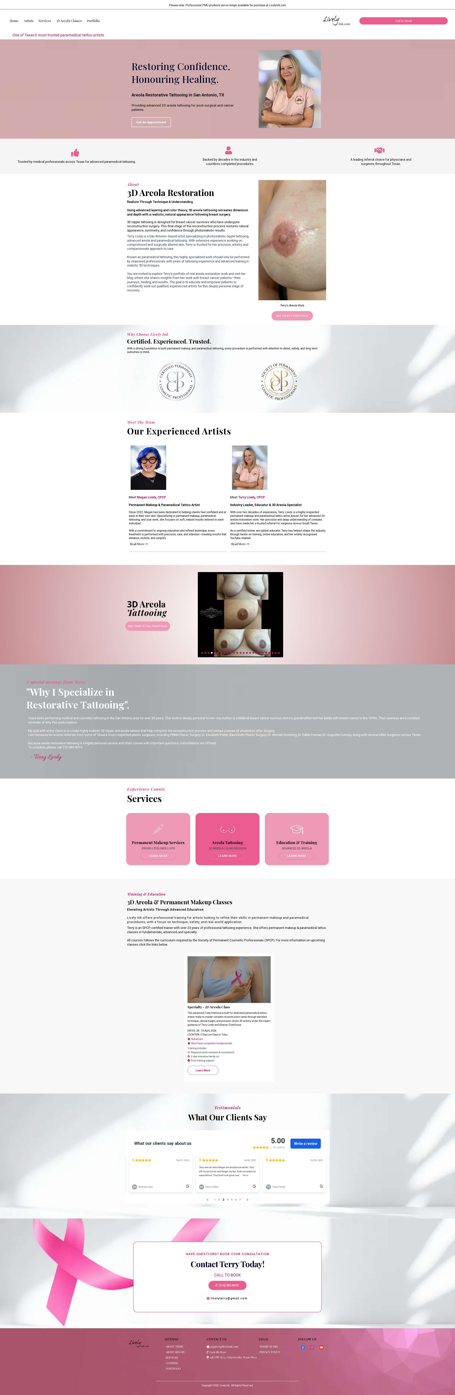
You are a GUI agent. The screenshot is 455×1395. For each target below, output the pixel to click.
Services (45, 21)
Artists (28, 21)
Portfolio (93, 21)
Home (14, 21)
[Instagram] (312, 1347)
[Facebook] (302, 1347)
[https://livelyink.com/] (336, 21)
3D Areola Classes (69, 21)
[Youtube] (321, 1347)
